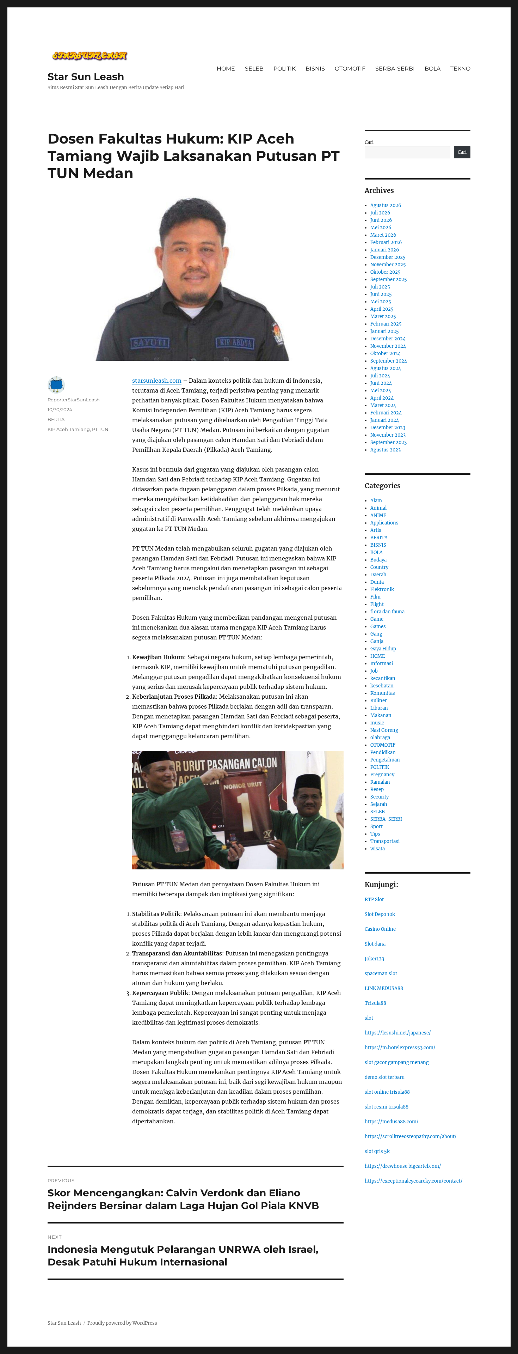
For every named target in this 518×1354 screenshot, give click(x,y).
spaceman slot (381, 974)
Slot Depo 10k (380, 914)
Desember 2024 (388, 339)
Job (374, 671)
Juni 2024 (381, 383)
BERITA (56, 419)
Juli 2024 (380, 376)
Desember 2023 (387, 428)
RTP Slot (374, 900)
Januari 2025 (384, 331)
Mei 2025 (380, 302)
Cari (369, 142)
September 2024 (388, 361)
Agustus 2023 (385, 450)
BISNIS (315, 68)
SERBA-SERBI (395, 68)
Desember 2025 (388, 257)
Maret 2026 (383, 235)
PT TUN (100, 429)
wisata (377, 849)
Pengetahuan (385, 760)
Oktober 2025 (385, 272)
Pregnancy (382, 775)
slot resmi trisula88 (386, 1107)
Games (378, 627)
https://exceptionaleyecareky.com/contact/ (414, 1181)
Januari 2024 (384, 420)
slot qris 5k (377, 1151)
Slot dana (375, 944)
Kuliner (378, 701)
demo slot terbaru (385, 1077)
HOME (226, 68)
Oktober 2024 (385, 354)
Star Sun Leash (86, 77)
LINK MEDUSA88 (384, 988)
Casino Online (380, 929)
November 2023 (388, 435)
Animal (378, 508)
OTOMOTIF (350, 68)
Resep (377, 790)
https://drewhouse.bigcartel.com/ (403, 1166)
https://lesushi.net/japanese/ (398, 1033)
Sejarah (378, 804)
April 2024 (382, 398)
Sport (376, 827)
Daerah (378, 575)
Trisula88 (375, 1003)
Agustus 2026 (385, 205)
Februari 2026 (386, 242)
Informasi (381, 664)
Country (379, 567)
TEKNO (460, 68)
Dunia (377, 582)
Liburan (379, 708)
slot (369, 1018)
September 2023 (388, 442)
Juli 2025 (380, 287)
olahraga (380, 738)
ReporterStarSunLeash (74, 399)
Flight (377, 604)
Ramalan (380, 782)
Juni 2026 (381, 220)
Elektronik (382, 590)
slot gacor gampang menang (397, 1062)
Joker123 (374, 959)
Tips (375, 834)
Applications (384, 523)
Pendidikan (383, 752)
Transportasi (385, 841)
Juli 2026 (380, 213)
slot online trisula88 (387, 1092)
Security (379, 797)
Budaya (378, 560)
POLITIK (284, 68)
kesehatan (382, 686)
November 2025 (388, 265)
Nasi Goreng (384, 730)
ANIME (378, 515)
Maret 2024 (383, 405)
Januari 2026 (384, 250)
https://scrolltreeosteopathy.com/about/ (411, 1137)
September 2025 (388, 280)
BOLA (432, 68)
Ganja (376, 641)
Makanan (380, 715)
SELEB (254, 68)
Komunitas (382, 693)
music (377, 723)
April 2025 (382, 309)
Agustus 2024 (385, 368)
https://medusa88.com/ (392, 1122)
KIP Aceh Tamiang (69, 429)
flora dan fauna (387, 612)
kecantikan (382, 678)
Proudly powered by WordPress (122, 1323)
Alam (376, 501)
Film (375, 597)
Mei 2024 (380, 391)
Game (376, 619)
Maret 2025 (383, 317)
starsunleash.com (156, 380)
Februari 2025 (386, 324)
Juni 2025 (381, 294)
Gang (376, 634)
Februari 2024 (386, 413)
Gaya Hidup (383, 649)
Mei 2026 (380, 228)
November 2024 (388, 346)
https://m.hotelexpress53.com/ (400, 1048)
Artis (375, 530)
